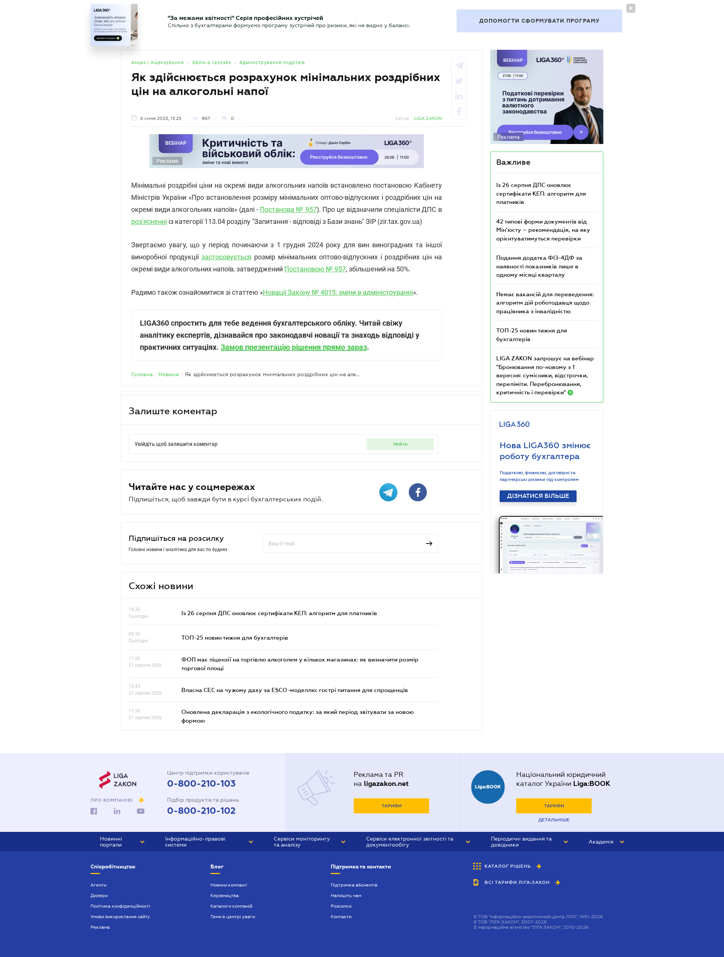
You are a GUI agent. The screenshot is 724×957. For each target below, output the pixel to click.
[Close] (630, 8)
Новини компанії (228, 885)
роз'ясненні (149, 221)
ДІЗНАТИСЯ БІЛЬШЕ (538, 496)
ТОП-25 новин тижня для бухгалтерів (234, 637)
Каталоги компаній (231, 906)
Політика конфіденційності (120, 906)
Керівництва (224, 895)
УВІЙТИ (400, 444)
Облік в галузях (211, 62)
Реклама (100, 927)
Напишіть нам (346, 895)
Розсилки (341, 906)
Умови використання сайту (120, 916)
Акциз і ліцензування (157, 62)
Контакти (341, 916)
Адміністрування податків (272, 62)
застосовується (226, 257)
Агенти (98, 885)
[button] (122, 842)
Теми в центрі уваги (232, 916)
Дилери (98, 895)
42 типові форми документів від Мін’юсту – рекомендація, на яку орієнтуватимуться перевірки (543, 230)
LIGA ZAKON (428, 118)
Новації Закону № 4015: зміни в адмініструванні (338, 292)
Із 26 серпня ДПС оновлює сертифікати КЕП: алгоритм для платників (279, 612)
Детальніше (554, 819)
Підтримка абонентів (354, 885)
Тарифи (392, 805)
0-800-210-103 (201, 783)
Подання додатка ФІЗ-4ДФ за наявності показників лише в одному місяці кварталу (539, 266)
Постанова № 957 (288, 209)
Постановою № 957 (315, 269)
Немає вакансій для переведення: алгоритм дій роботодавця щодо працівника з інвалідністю (545, 302)
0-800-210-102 (201, 810)
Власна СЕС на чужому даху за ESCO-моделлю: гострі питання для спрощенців (294, 689)
